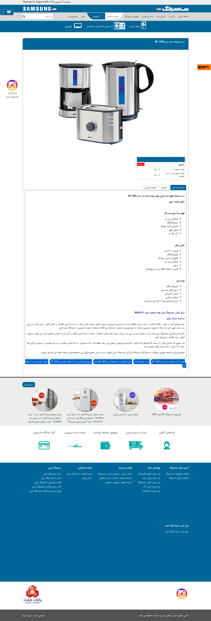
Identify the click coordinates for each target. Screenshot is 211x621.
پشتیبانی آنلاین (167, 432)
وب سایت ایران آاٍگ (151, 486)
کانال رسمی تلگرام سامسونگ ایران (46, 486)
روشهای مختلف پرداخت (105, 432)
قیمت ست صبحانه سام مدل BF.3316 (167, 361)
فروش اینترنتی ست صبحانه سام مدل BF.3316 (70, 361)
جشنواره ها (73, 16)
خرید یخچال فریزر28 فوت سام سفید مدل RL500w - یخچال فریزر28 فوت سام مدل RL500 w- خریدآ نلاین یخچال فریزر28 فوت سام (85, 420)
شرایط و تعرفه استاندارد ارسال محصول (115, 478)
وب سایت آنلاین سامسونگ (149, 482)
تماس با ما (160, 16)
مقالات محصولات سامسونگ (177, 474)
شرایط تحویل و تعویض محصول (119, 482)
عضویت (96, 16)
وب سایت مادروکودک (151, 491)
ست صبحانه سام (141, 361)
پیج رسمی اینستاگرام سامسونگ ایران (45, 491)
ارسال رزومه (87, 478)
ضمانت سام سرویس (74, 432)
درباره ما (171, 16)
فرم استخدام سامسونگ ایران (79, 474)
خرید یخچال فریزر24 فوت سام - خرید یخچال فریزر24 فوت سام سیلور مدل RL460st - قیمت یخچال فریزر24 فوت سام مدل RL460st (45, 420)
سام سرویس (147, 16)
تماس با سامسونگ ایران (51, 478)
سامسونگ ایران (12, 97)
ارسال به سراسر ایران (136, 432)
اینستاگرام (12, 93)
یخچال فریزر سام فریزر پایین (125, 414)
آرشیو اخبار (28, 384)
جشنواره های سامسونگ (179, 478)
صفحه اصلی (183, 16)
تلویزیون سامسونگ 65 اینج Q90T (166, 414)
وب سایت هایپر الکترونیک (149, 474)
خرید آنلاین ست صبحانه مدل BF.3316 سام (112, 361)
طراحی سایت (39, 615)
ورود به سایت (113, 16)
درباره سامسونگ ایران (52, 474)
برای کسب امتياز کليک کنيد (177, 531)
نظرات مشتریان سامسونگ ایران (48, 482)
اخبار (83, 16)
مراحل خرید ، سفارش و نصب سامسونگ (115, 474)
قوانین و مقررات (131, 16)
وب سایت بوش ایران (151, 478)
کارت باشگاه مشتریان (44, 432)
